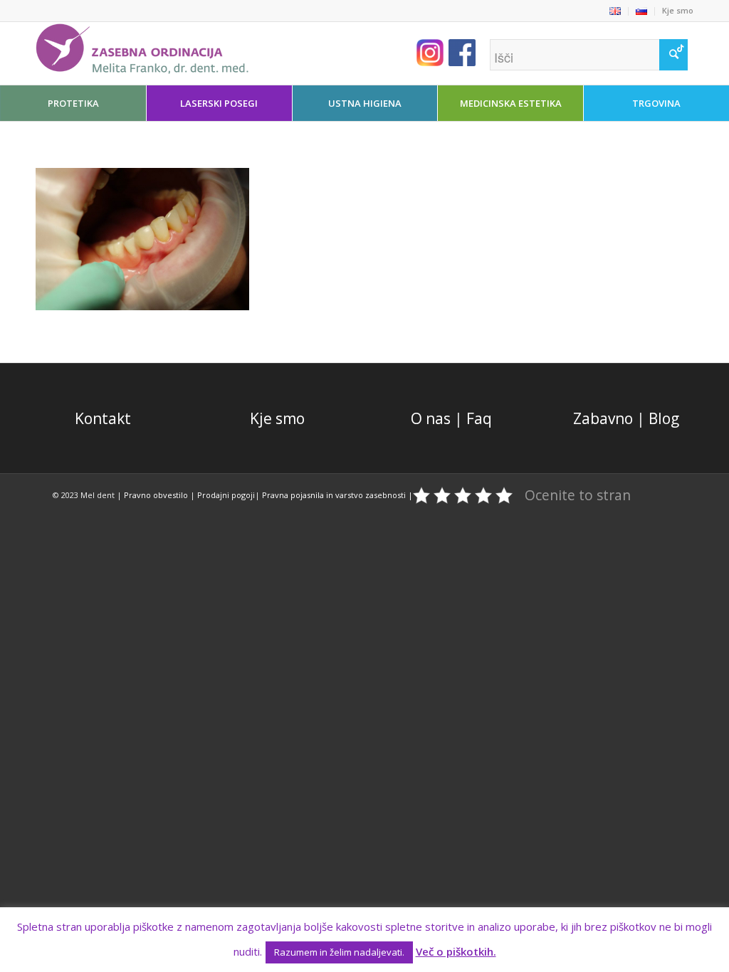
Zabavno (603, 418)
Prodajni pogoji (226, 495)
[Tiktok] (682, 49)
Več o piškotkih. (456, 951)
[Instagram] (661, 49)
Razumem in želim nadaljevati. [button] (339, 952)
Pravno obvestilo (156, 495)
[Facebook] (640, 49)
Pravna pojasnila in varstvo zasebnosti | (337, 495)
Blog (664, 418)
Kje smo (677, 10)
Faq (479, 418)
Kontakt (103, 418)
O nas (431, 418)
